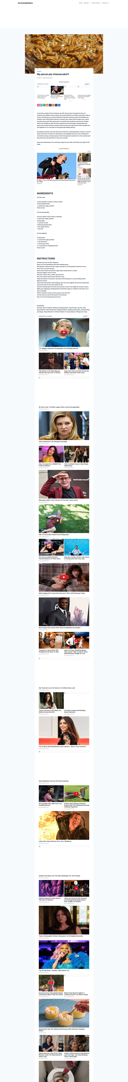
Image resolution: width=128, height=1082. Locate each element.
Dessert (39, 71)
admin (39, 77)
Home (81, 3)
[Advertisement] (64, 17)
